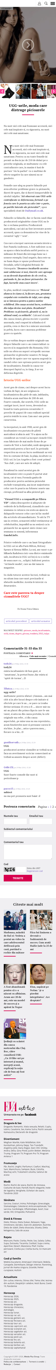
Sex (22, 1129)
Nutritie (47, 1224)
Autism (17, 1270)
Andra (7, 1150)
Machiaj (46, 1166)
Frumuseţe (10, 1163)
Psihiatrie (30, 1211)
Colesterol (23, 1206)
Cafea (47, 1240)
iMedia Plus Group (31, 1356)
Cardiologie (17, 1209)
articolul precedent (16, 621)
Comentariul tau (14, 842)
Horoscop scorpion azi (15, 1328)
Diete (6, 1222)
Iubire (7, 1129)
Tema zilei (39, 1280)
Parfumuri (27, 1166)
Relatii (41, 1126)
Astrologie (9, 1309)
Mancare (8, 1240)
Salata (41, 1240)
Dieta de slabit (11, 1227)
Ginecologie (43, 1203)
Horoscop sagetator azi (15, 1331)
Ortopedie (19, 1211)
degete (18, 633)
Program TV (17, 1153)
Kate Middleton (28, 1142)
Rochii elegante (37, 1187)
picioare (27, 630)
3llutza (8, 688)
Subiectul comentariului (18, 829)
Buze (32, 1169)
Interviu (18, 1280)
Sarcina (7, 1203)
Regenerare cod (35, 871)
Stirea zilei (28, 1280)
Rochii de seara (18, 1185)
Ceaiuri (15, 1203)
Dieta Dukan (24, 1222)
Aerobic (19, 1224)
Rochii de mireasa (36, 1185)
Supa (6, 1243)
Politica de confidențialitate (15, 1361)
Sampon (25, 1169)
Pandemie (12, 1286)
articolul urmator (40, 621)
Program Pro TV (31, 1153)
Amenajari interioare (32, 1261)
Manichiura (14, 1169)
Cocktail (33, 1243)
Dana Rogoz (24, 1147)
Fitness (13, 1222)
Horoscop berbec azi (14, 1345)
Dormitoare (19, 1264)
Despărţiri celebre (24, 1283)
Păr (5, 1166)
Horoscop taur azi (12, 1323)
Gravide (33, 1267)
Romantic (18, 1126)
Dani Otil (35, 1147)
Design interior (33, 1264)
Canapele (8, 1264)
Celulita (40, 1169)
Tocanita (23, 1243)
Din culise (9, 1280)
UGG (41, 633)
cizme (11, 633)
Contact (17, 1364)
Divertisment (11, 1139)
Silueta (38, 1227)
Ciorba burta (32, 1248)
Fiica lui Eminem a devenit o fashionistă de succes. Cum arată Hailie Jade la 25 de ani (41, 941)
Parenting (47, 1264)
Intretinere (9, 1224)
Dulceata (14, 1243)
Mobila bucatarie (12, 1261)
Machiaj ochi (10, 1171)
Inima (23, 1203)
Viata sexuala (30, 1126)
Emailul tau (36, 816)
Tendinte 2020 (11, 1193)
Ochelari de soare (35, 1190)
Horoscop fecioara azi (14, 1320)
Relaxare (35, 1222)
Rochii (11, 1166)
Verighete (20, 1190)
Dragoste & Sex (13, 1123)
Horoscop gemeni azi (14, 1318)
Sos (35, 1240)
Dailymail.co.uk (34, 210)
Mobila (46, 1261)
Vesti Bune (39, 1283)
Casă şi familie (12, 1258)
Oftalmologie (30, 1209)
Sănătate (9, 1200)
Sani (6, 1169)
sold (6, 633)
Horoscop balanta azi (14, 1342)
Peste (30, 1240)
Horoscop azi (10, 1301)
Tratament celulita (26, 1171)
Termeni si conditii (36, 1361)
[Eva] (9, 3)
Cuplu (48, 1126)
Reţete (7, 1237)
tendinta (34, 633)
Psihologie (32, 1203)
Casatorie (15, 1129)
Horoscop (9, 1293)
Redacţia (7, 1364)
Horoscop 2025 (11, 1299)
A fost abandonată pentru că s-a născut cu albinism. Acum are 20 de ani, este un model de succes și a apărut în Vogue (15, 997)
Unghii (18, 1166)
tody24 (7, 663)
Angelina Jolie (10, 1147)
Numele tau (11, 816)
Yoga (42, 1222)
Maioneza (26, 1246)
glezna (26, 633)
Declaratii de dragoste (27, 1132)
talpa (46, 633)
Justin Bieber (34, 1150)
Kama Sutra (31, 1129)
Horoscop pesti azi (13, 1336)
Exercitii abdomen (33, 1224)
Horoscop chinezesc (14, 1307)
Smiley (44, 1147)
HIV (12, 1211)
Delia (13, 1150)
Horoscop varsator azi (14, 1334)
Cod (6, 864)
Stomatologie (10, 1206)
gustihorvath (11, 742)
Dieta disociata (26, 1227)
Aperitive (8, 1246)
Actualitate (10, 1277)
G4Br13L (9, 767)
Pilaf (34, 1246)
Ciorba (23, 1240)
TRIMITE (18, 878)
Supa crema (43, 1243)
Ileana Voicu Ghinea (29, 608)
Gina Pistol (22, 1150)
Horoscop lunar (11, 1312)
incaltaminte (44, 630)
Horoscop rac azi (12, 1315)
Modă (7, 1181)
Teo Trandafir (36, 1145)
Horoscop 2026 (11, 1296)
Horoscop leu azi (12, 1339)
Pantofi (25, 1187)
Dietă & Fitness (13, 1218)
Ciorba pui (19, 1248)
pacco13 (8, 788)
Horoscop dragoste (13, 1304)
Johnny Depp (22, 1145)
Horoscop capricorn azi (15, 1326)
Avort (40, 1209)
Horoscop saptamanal (15, 1347)
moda (34, 630)
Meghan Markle (11, 1142)
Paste (16, 1240)
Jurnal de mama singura (16, 1267)
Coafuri (37, 1166)
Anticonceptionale (38, 1206)
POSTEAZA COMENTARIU (17, 653)
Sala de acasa (22, 1230)
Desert (17, 1246)
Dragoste (8, 1126)
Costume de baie (12, 1187)
